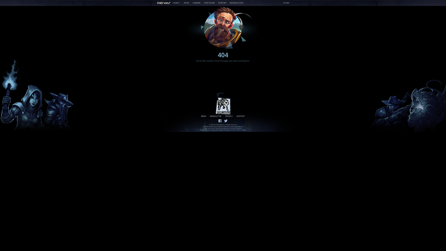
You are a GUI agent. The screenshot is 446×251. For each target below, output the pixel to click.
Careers (196, 3)
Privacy (229, 116)
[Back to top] (438, 243)
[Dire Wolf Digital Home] (164, 3)
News (186, 3)
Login (286, 3)
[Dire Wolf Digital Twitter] (226, 120)
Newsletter (215, 116)
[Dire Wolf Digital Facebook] (219, 120)
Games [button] (176, 3)
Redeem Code (236, 3)
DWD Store (209, 3)
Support (222, 3)
